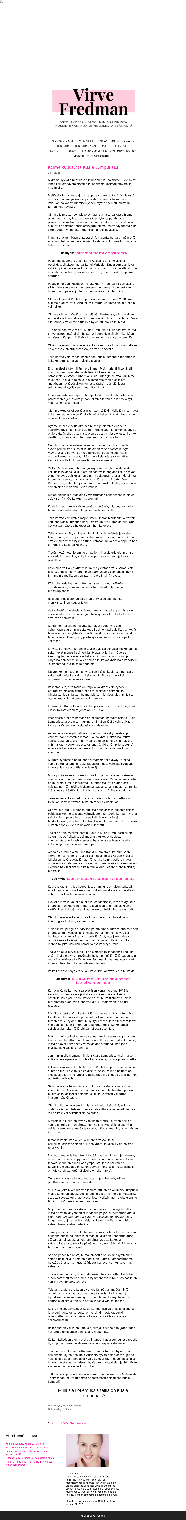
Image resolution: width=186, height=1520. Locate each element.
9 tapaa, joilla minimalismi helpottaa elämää (30, 1457)
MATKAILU (55, 151)
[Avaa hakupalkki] (113, 156)
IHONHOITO (63, 146)
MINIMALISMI (86, 141)
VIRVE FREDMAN (100, 156)
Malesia (55, 1409)
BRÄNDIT (131, 151)
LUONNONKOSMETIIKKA (95, 151)
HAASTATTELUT (80, 156)
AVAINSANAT (117, 151)
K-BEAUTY (128, 141)
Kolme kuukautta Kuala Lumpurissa (83, 167)
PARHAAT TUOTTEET (110, 141)
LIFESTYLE (120, 146)
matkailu (67, 1409)
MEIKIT (105, 146)
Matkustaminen (72, 1405)
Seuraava (78, 1423)
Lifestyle (56, 1405)
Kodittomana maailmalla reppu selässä (101, 253)
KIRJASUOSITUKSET (62, 141)
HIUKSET (71, 151)
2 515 (64, 1423)
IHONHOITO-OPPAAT (85, 146)
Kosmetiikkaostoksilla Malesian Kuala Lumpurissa (100, 878)
